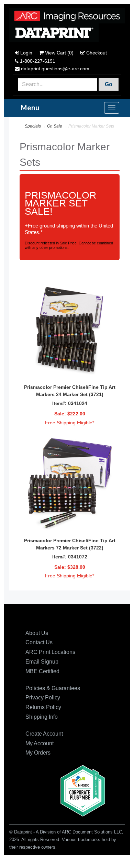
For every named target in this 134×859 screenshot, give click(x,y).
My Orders (38, 753)
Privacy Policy (42, 697)
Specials (33, 126)
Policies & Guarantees (52, 688)
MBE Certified (42, 671)
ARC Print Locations (50, 652)
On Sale (54, 126)
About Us (36, 633)
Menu (30, 108)
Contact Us (39, 642)
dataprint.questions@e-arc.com (55, 68)
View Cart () (59, 52)
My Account (39, 743)
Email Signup (41, 662)
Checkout (96, 52)
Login (26, 52)
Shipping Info (41, 717)
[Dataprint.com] (67, 15)
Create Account (44, 734)
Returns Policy (43, 707)
